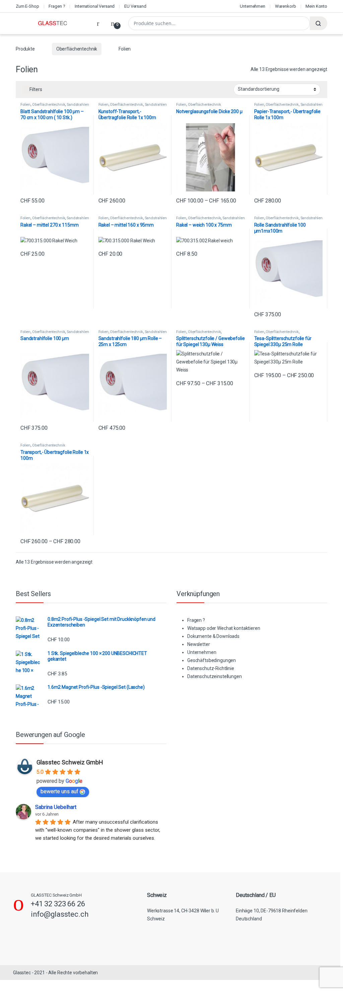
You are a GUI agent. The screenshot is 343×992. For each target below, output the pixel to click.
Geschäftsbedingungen (211, 660)
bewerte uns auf (59, 791)
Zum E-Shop (27, 6)
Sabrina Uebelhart (55, 807)
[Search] (318, 23)
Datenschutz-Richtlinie (210, 668)
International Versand (95, 6)
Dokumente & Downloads (213, 636)
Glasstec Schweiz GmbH (70, 762)
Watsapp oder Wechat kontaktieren (223, 628)
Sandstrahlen (78, 104)
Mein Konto (316, 6)
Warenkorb (285, 6)
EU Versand (135, 6)
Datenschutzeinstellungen (214, 676)
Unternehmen (252, 6)
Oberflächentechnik (76, 49)
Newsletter (198, 644)
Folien (25, 104)
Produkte (25, 49)
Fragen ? (57, 6)
